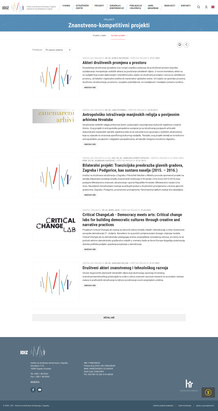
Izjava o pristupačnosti (205, 406)
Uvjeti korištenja (184, 406)
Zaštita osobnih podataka (163, 406)
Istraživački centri (82, 6)
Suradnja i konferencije (117, 6)
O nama (66, 5)
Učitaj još (109, 317)
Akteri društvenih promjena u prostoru (114, 62)
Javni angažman (153, 6)
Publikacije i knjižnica (136, 6)
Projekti (99, 5)
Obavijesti (169, 5)
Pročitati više (90, 88)
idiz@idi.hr (35, 382)
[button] (199, 7)
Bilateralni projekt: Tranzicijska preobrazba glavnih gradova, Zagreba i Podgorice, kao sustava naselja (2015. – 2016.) (133, 168)
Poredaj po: (37, 50)
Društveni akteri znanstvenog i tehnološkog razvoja (125, 267)
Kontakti (186, 5)
